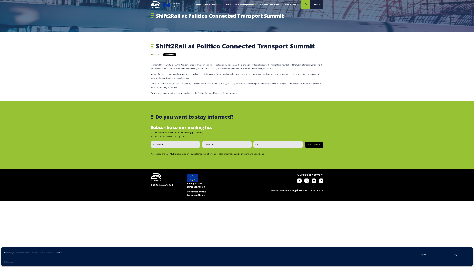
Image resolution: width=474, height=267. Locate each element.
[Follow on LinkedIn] (299, 180)
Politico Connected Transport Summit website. (217, 93)
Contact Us (317, 190)
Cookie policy (8, 262)
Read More (58, 253)
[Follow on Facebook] (321, 180)
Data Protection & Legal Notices (289, 190)
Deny (455, 254)
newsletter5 (170, 55)
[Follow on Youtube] (314, 180)
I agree (423, 254)
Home (198, 4)
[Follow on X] (306, 180)
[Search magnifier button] (305, 4)
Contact (316, 4)
